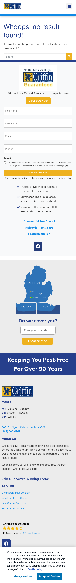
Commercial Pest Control (39, 221)
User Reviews (31, 532)
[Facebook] (38, 246)
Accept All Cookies (49, 576)
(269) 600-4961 (38, 101)
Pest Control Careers (13, 503)
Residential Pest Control (39, 228)
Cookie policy (35, 569)
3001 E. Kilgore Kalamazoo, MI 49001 (23, 427)
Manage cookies (23, 576)
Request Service (38, 172)
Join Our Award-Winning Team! (25, 478)
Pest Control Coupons (14, 508)
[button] (69, 6)
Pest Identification (39, 234)
